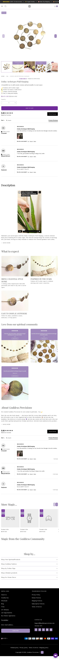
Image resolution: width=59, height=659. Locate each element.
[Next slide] (55, 36)
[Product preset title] (10, 518)
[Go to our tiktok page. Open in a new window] (43, 629)
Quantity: (3, 99)
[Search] (5, 6)
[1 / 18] (6, 66)
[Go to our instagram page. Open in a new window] (39, 629)
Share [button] (35, 141)
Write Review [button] (52, 114)
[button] (20, 136)
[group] (8, 113)
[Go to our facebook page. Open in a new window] (36, 629)
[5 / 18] (52, 66)
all (7, 76)
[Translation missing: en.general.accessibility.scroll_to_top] (42, 652)
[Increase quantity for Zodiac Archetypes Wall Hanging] (15, 102)
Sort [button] (2, 120)
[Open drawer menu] (2, 6)
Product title (5, 529)
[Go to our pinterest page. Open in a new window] (51, 629)
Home (2, 76)
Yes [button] (28, 141)
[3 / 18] (29, 66)
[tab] (53, 121)
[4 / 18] (40, 66)
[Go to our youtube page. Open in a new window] (47, 629)
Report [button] (31, 141)
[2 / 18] (18, 66)
